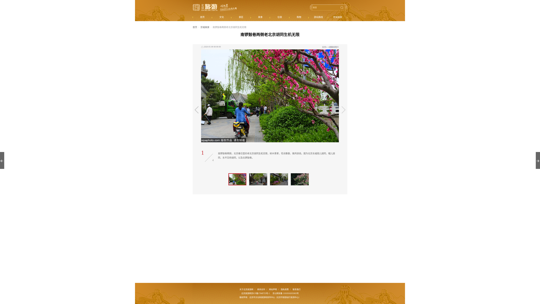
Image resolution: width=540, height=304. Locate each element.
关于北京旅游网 (246, 289)
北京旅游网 (215, 7)
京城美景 (204, 27)
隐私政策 (285, 289)
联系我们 (297, 289)
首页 (195, 27)
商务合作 (261, 289)
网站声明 (273, 289)
